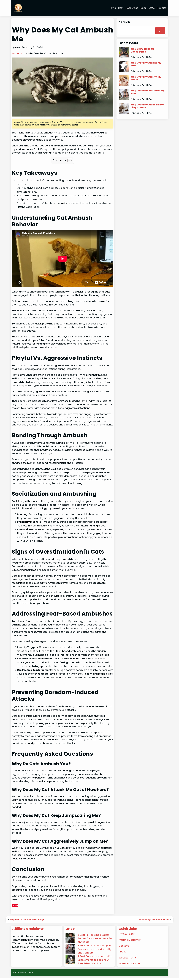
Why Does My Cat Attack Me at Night (27, 919)
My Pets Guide (26, 972)
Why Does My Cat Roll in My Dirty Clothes (147, 106)
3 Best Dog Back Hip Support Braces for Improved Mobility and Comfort (95, 949)
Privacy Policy (126, 934)
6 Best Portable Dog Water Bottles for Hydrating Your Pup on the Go (95, 938)
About (122, 951)
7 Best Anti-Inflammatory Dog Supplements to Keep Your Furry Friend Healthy (95, 960)
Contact (124, 945)
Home (15, 53)
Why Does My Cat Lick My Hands (146, 78)
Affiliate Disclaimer (130, 939)
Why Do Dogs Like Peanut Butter (154, 919)
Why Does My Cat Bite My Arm (146, 64)
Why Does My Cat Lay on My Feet (147, 92)
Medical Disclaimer (130, 963)
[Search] (160, 30)
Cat (23, 53)
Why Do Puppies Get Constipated (143, 50)
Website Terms (128, 957)
